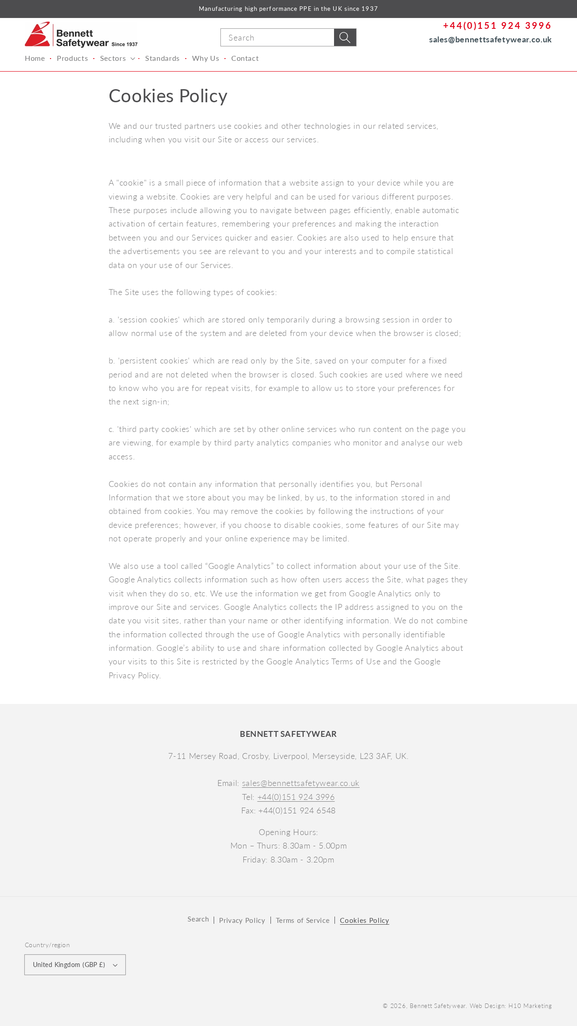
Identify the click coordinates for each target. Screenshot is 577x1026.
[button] (116, 58)
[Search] (345, 37)
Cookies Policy (364, 920)
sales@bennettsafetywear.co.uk (490, 39)
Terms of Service (303, 920)
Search (198, 919)
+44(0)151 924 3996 (497, 25)
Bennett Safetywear (438, 1005)
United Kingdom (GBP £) (69, 964)
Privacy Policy (242, 920)
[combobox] (288, 37)
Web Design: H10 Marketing (511, 1005)
